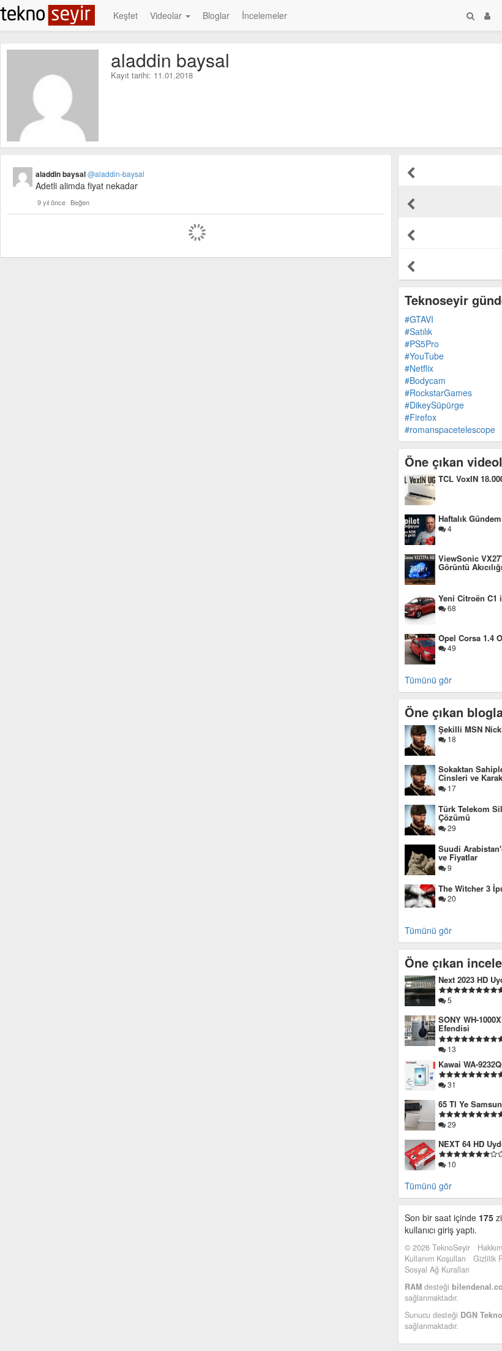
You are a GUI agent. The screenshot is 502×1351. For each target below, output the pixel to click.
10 (451, 1164)
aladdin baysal (90, 173)
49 (451, 647)
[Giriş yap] (487, 15)
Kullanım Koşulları (435, 1258)
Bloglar (216, 15)
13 (451, 1049)
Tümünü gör (428, 680)
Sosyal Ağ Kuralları (437, 1269)
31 (451, 1084)
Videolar (167, 15)
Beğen (79, 202)
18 (451, 739)
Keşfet (125, 15)
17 (451, 788)
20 (451, 898)
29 (451, 827)
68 (451, 608)
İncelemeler (264, 15)
